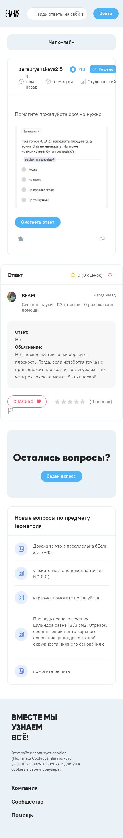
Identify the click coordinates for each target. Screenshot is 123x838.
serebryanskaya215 (41, 69)
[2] (63, 401)
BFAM (28, 295)
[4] (76, 401)
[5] (82, 401)
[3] (70, 401)
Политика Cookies (30, 758)
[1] (57, 401)
